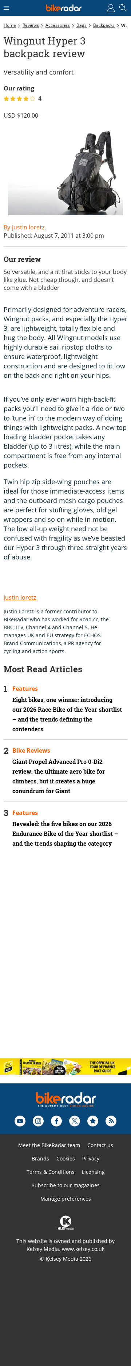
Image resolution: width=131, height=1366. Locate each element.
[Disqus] (65, 958)
